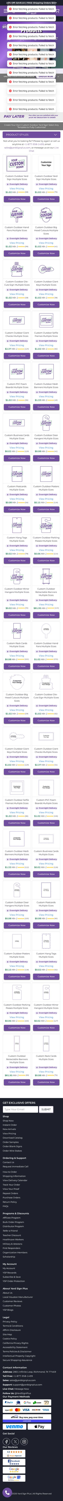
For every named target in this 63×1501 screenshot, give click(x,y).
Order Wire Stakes (12, 1150)
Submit (46, 1109)
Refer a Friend (10, 1230)
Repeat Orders (10, 1193)
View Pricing (17, 188)
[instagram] (24, 1441)
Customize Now (17, 199)
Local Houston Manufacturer (18, 1297)
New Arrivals (9, 1129)
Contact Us (8, 1162)
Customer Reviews (12, 1301)
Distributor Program (13, 1226)
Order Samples (11, 1142)
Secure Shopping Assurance (17, 1360)
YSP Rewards (9, 1272)
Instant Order (10, 1125)
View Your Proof (11, 1189)
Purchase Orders (11, 1197)
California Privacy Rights (15, 1343)
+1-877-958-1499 (34, 144)
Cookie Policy (10, 1338)
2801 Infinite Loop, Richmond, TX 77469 (34, 1371)
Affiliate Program (12, 1217)
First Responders (11, 1248)
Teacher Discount (12, 1235)
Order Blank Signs (12, 1146)
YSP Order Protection (14, 1281)
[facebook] (6, 1441)
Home (20, 71)
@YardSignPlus (23, 1393)
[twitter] (15, 1441)
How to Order (10, 1172)
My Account (9, 1268)
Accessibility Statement (15, 1347)
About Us (7, 1292)
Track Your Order (11, 1184)
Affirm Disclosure (12, 1330)
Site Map (7, 1334)
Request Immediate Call (15, 1166)
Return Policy (10, 1202)
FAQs (5, 1206)
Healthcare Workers (13, 1239)
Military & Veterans (12, 1244)
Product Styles (17, 134)
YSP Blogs (8, 1310)
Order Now (46, 76)
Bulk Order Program (13, 1222)
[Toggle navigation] (6, 11)
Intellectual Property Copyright (19, 1356)
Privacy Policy (10, 1321)
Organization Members (15, 1252)
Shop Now (8, 1120)
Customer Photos (12, 1305)
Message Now (21, 1389)
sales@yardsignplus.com (17, 147)
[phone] (7, 1492)
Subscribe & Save (12, 1277)
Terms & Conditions (13, 1325)
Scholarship (9, 1256)
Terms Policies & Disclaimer (17, 1351)
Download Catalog (12, 1137)
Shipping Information (14, 1176)
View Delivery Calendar (15, 1180)
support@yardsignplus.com (27, 1384)
